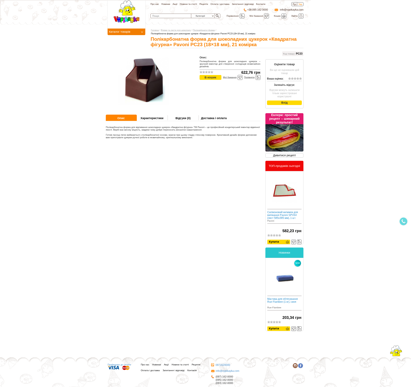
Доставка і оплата (214, 118)
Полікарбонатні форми (204, 30)
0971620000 (223, 365)
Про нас (154, 4)
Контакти (260, 4)
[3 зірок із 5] (295, 79)
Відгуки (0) (183, 118)
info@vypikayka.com (227, 371)
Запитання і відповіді (243, 4)
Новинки (165, 4)
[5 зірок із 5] (300, 79)
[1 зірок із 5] (289, 79)
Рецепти (203, 4)
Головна (155, 30)
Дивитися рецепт (284, 155)
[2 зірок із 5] (292, 79)
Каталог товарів (119, 31)
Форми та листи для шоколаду (176, 30)
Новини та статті (188, 4)
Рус (294, 4)
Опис (121, 118)
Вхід (284, 102)
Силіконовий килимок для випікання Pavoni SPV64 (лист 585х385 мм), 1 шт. (282, 215)
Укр (300, 4)
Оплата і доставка (219, 4)
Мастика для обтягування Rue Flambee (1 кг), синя (282, 300)
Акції (175, 4)
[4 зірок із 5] (297, 79)
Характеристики (151, 118)
